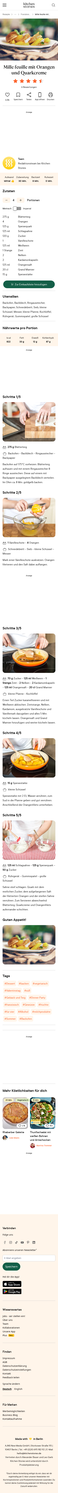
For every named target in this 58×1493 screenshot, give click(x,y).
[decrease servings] (6, 200)
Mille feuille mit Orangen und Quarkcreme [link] (41, 14)
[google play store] (29, 1292)
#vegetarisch (40, 983)
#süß (27, 990)
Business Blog (10, 1415)
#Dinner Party (37, 997)
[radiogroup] (29, 81)
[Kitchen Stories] (29, 5)
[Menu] (4, 5)
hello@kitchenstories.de (29, 1453)
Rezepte (6, 14)
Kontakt (7, 1373)
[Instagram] (10, 1242)
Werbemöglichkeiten (14, 1411)
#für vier (9, 1011)
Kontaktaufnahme (12, 1418)
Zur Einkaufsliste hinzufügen (31, 284)
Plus (8, 1335)
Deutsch (7, 1388)
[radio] (15, 81)
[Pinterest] (28, 1242)
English (18, 1388)
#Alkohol (23, 1011)
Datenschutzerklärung (15, 1365)
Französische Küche (25, 14)
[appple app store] (29, 1284)
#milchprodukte (41, 1011)
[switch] (17, 208)
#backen (24, 983)
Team (5, 1323)
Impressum (9, 1358)
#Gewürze (29, 1004)
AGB (5, 1362)
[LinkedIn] (34, 1242)
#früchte (43, 1004)
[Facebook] (5, 1242)
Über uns (8, 1319)
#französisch (12, 1004)
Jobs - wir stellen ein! (14, 1316)
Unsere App (9, 1331)
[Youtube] (22, 1242)
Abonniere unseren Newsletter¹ (20, 1250)
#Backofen (25, 1018)
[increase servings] (20, 200)
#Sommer (10, 1018)
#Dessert (10, 983)
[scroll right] (55, 1113)
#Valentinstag (12, 990)
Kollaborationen (11, 1327)
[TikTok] (16, 1242)
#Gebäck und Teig (15, 997)
